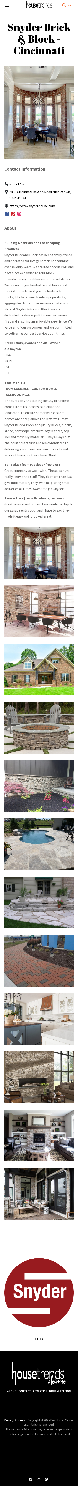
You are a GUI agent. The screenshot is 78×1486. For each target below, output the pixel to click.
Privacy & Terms (14, 1420)
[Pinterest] (13, 214)
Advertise (40, 1391)
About (11, 1391)
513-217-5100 (19, 184)
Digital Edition (60, 1391)
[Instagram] (19, 214)
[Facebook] (7, 214)
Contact (24, 1391)
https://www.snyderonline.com (32, 206)
